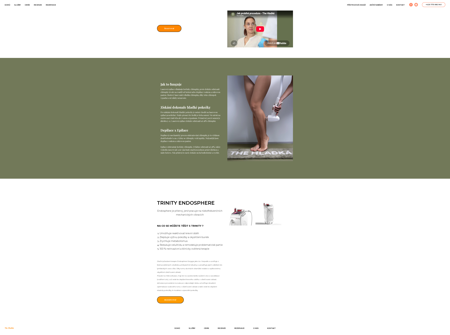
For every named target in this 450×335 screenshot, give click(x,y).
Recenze (38, 5)
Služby (17, 5)
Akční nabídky (376, 5)
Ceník (27, 5)
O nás (389, 5)
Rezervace (51, 5)
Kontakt (400, 5)
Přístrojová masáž (356, 5)
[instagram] (416, 4)
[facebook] (411, 4)
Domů (7, 5)
